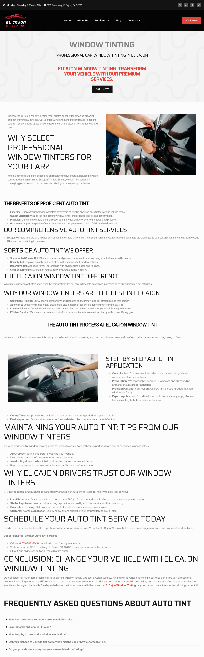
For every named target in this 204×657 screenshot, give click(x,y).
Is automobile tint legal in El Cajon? (30, 627)
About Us (82, 20)
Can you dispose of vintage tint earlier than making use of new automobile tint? (57, 641)
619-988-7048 (30, 543)
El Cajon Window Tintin (120, 585)
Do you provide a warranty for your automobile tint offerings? (47, 649)
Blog (118, 20)
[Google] (180, 5)
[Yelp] (186, 5)
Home (67, 20)
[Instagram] (199, 5)
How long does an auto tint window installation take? (41, 619)
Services (100, 20)
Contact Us (134, 20)
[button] (102, 619)
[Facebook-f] (192, 5)
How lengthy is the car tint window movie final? (38, 634)
